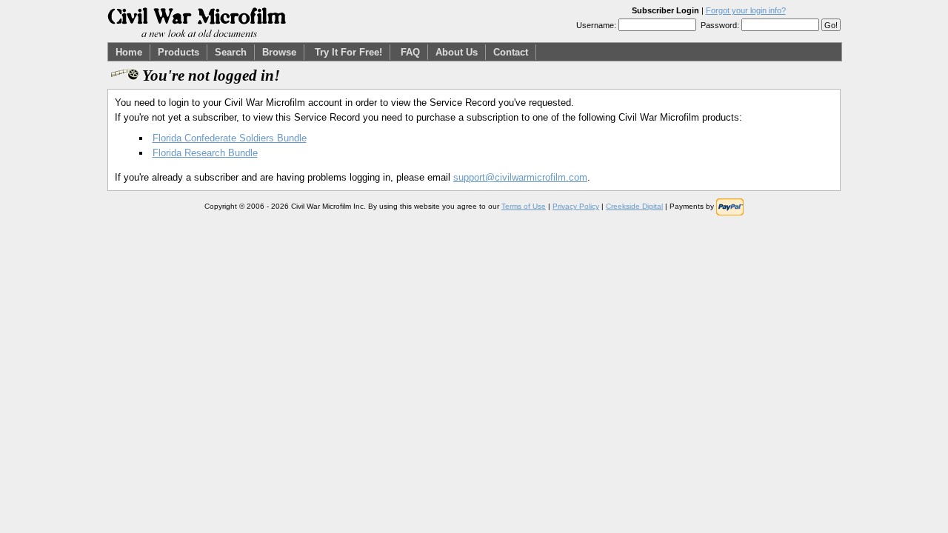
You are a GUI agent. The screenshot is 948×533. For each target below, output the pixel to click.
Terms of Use (523, 206)
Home (129, 52)
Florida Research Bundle (205, 152)
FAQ (410, 52)
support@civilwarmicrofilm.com (520, 177)
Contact (510, 52)
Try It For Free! (348, 52)
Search (231, 52)
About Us (456, 52)
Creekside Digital (634, 206)
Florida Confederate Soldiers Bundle (230, 138)
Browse (279, 52)
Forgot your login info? (746, 10)
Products (178, 52)
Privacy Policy (576, 206)
